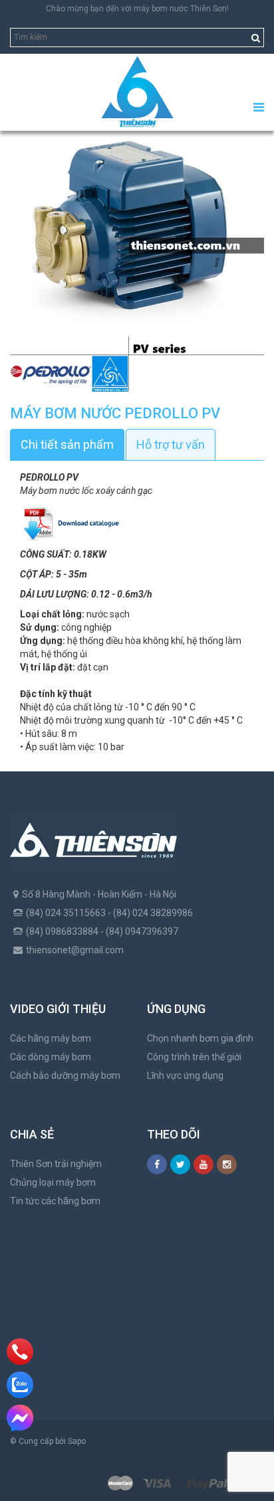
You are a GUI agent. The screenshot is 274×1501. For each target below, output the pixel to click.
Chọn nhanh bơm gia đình (200, 1038)
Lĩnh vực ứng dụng (185, 1075)
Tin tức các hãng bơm (55, 1201)
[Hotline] (20, 1351)
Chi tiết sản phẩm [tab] (67, 444)
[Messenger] (20, 1418)
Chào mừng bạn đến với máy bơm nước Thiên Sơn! (137, 8)
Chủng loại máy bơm (53, 1182)
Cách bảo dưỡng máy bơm (65, 1075)
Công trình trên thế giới (194, 1057)
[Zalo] (20, 1385)
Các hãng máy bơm (50, 1038)
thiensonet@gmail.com (75, 950)
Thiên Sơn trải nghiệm (56, 1163)
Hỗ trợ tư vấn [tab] (170, 444)
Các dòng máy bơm (50, 1057)
